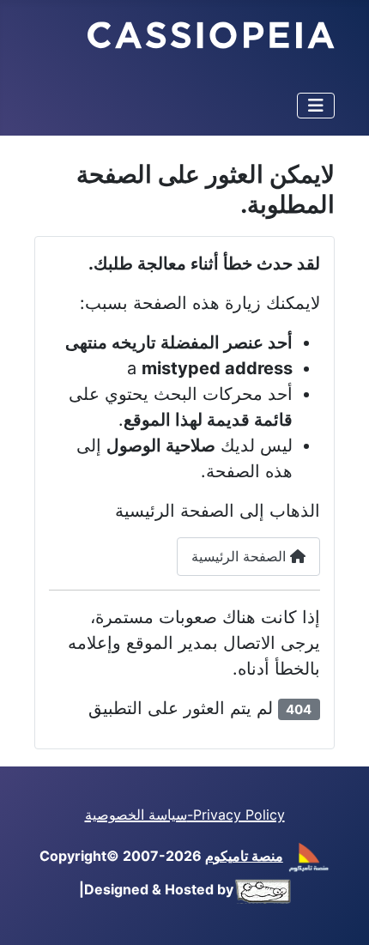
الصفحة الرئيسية (240, 556)
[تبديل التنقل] (316, 105)
